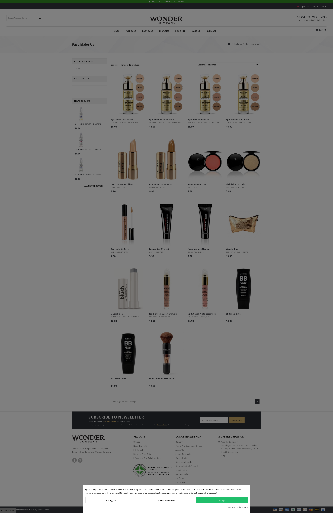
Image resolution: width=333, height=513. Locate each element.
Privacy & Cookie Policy (237, 507)
